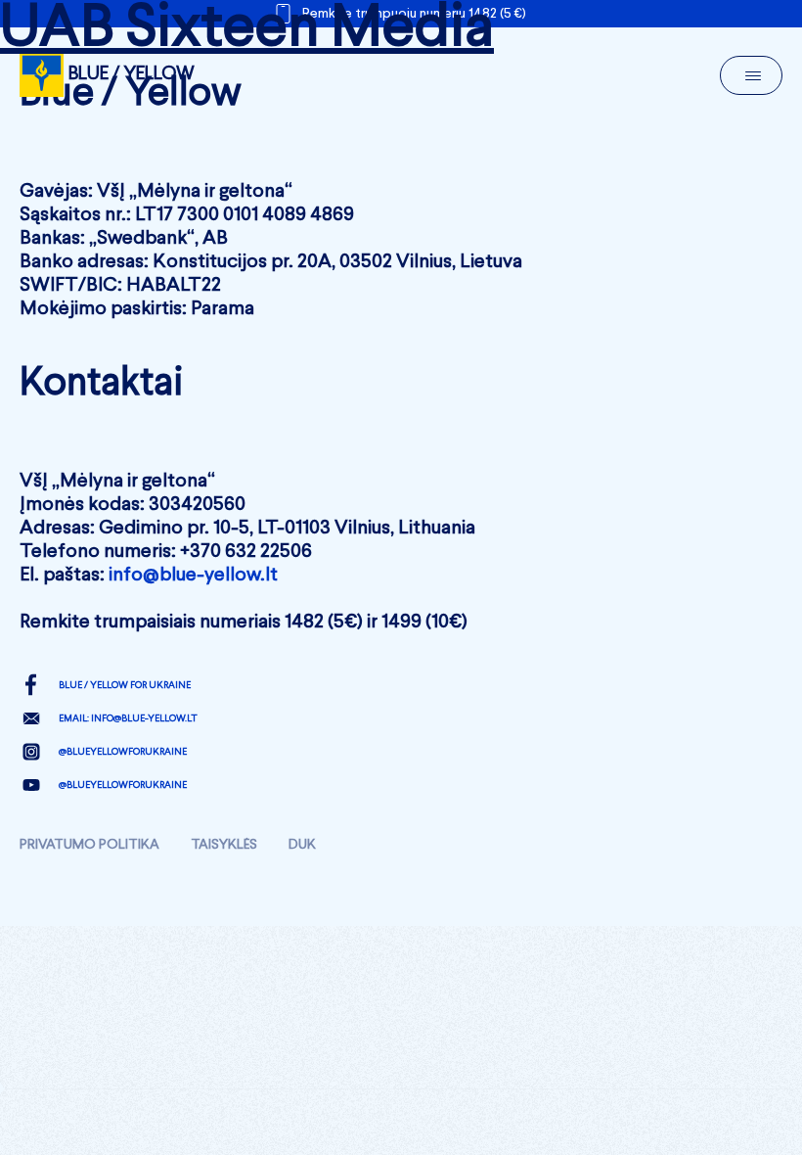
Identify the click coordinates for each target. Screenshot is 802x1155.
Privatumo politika (89, 845)
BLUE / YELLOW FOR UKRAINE (125, 685)
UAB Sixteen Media (247, 29)
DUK (302, 845)
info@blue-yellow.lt (193, 575)
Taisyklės (224, 845)
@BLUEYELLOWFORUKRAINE (123, 752)
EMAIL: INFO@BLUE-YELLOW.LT (128, 718)
